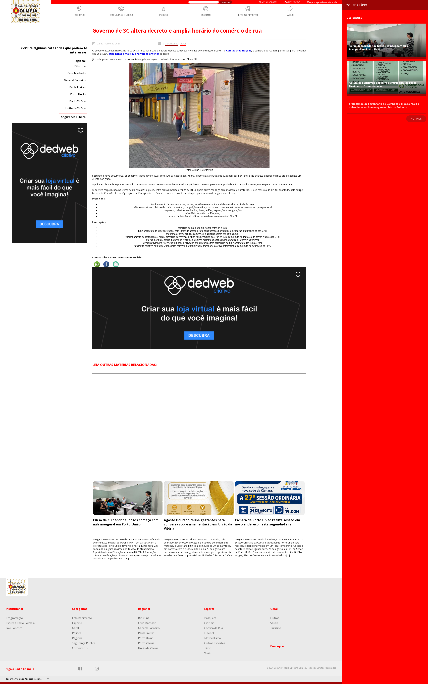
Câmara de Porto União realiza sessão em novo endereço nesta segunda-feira (267, 522)
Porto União (78, 94)
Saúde (274, 623)
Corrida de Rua (213, 628)
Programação (14, 618)
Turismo (275, 628)
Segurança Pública (121, 15)
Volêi (207, 653)
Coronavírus (171, 43)
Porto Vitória (77, 101)
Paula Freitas (77, 87)
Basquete (210, 618)
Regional (79, 15)
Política (163, 15)
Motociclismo (212, 638)
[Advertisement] (199, 430)
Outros (274, 618)
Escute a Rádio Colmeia (20, 623)
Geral (290, 15)
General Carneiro (75, 80)
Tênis (207, 648)
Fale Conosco (14, 628)
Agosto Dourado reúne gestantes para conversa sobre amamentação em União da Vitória (198, 524)
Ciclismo (209, 623)
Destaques (277, 646)
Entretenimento (248, 15)
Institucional (14, 609)
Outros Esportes (214, 643)
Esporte (206, 15)
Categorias (79, 609)
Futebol (209, 633)
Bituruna (80, 66)
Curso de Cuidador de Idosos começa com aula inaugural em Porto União (125, 522)
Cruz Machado (77, 73)
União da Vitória (75, 108)
